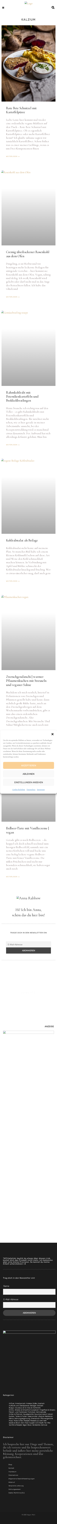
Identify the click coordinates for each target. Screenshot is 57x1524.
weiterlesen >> (13, 156)
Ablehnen (28, 773)
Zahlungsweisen (15, 1489)
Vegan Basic (27, 1425)
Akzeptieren (28, 765)
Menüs (11, 1419)
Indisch (50, 1414)
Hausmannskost (40, 1414)
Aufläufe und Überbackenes (19, 1406)
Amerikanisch (20, 1404)
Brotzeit (40, 1406)
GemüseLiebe (41, 1412)
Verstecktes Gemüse (39, 1425)
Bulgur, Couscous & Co (18, 1408)
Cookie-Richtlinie (18, 789)
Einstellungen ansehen (28, 782)
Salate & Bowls (14, 1423)
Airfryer (11, 1404)
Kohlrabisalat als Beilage (22, 540)
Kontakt (11, 1468)
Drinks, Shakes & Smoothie (19, 1410)
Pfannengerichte (46, 1419)
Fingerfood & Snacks (47, 1410)
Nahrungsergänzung (22, 1419)
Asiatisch (41, 1404)
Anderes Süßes (31, 1404)
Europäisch (34, 1410)
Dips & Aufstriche (33, 1408)
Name (6, 1286)
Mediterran (49, 1416)
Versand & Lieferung (16, 1485)
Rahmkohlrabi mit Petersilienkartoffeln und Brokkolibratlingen (22, 397)
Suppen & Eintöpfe (36, 1423)
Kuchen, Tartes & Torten (18, 1416)
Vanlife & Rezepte (15, 1425)
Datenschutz (31, 789)
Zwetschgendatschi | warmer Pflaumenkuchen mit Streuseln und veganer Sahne (26, 681)
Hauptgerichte (28, 1414)
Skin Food (25, 1423)
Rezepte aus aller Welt (38, 1421)
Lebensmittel (32, 1416)
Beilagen (33, 1406)
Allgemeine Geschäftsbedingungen (22, 1478)
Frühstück (31, 1412)
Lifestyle (41, 1416)
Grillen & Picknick (15, 1414)
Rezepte (27, 1421)
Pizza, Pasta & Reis (16, 1421)
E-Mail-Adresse (10, 1299)
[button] (52, 734)
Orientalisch (35, 1419)
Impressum (41, 789)
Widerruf (12, 1482)
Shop (10, 1464)
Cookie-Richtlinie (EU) (16, 1492)
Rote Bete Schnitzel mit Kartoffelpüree (21, 110)
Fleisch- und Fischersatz (18, 1412)
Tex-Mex (47, 1423)
